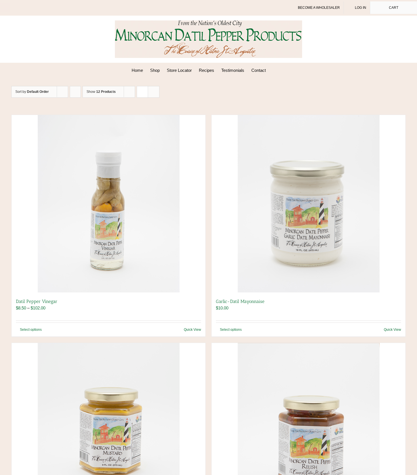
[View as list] (153, 91)
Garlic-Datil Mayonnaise (240, 301)
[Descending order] (75, 92)
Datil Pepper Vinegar (36, 301)
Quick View (192, 330)
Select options (31, 330)
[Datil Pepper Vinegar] (108, 203)
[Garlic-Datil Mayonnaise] (308, 203)
